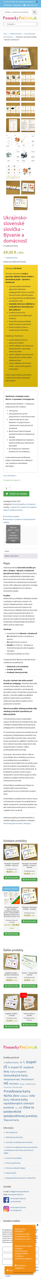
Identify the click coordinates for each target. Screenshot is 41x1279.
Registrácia (17, 5)
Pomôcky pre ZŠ (22, 1236)
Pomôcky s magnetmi (20, 1266)
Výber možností (30, 1024)
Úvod (5, 34)
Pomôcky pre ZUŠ (22, 1239)
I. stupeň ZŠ (14, 507)
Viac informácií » (9, 476)
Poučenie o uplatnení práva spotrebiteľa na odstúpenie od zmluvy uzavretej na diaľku (20, 1150)
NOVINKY (19, 1231)
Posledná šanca (30, 1084)
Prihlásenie (7, 5)
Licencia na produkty (14, 1158)
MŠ (6, 1083)
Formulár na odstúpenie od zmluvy (19, 1142)
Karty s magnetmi (18, 1071)
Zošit (16, 1108)
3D (21, 1062)
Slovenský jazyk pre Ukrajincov (24, 504)
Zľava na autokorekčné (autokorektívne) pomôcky (20, 1112)
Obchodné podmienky (14, 1137)
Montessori (27, 1079)
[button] (37, 1225)
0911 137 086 (10, 2)
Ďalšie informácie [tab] (12, 556)
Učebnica (24, 1096)
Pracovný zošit (17, 1087)
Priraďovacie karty (15, 510)
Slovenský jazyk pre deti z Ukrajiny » (17, 823)
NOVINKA (14, 1084)
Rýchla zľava (11, 1095)
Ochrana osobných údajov (16, 1168)
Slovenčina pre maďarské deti (21, 1252)
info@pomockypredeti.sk (26, 2)
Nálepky (22, 1084)
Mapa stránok (11, 1173)
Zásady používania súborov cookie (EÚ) (21, 1178)
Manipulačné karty (12, 1079)
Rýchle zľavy (20, 1229)
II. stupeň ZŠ (23, 507)
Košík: (32, 5)
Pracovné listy (7, 1087)
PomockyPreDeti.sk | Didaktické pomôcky (20, 18)
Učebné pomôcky (16, 34)
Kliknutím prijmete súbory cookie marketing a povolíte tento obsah (13, 533)
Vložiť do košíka (18, 493)
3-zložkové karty (11, 1062)
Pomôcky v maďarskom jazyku (23, 1257)
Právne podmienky (13, 1163)
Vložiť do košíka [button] (12, 878)
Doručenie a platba (11, 516)
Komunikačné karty (16, 1075)
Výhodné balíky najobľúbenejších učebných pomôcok (18, 1103)
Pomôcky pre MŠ (22, 1234)
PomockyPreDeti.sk (15, 1194)
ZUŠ (20, 1108)
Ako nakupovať (11, 1132)
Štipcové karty (11, 1120)
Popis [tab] (7, 551)
